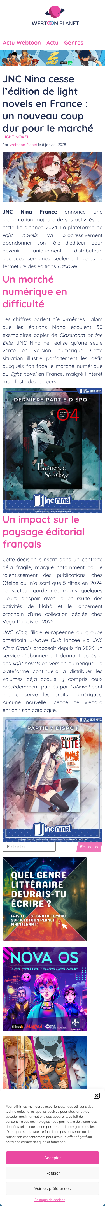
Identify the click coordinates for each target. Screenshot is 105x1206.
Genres (73, 42)
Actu (52, 42)
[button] (96, 1095)
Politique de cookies (49, 1200)
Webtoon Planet (23, 144)
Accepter (52, 1157)
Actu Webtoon (22, 42)
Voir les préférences (52, 1188)
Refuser (52, 1173)
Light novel (16, 137)
